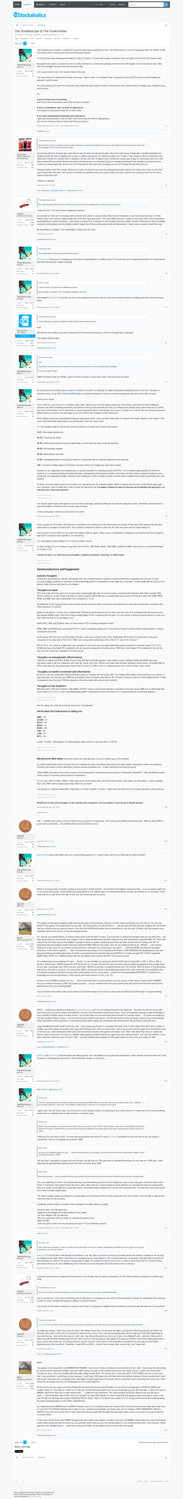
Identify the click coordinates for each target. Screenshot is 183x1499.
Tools (62, 4)
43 (33, 844)
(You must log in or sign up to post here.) (153, 1442)
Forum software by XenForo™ (34, 1492)
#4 (166, 273)
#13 (165, 996)
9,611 (32, 343)
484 (32, 165)
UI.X (22, 1481)
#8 (166, 516)
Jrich (39, 191)
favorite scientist (66, 393)
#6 (166, 343)
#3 (166, 234)
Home (17, 4)
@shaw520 (42, 855)
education (24, 38)
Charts (52, 4)
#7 (166, 382)
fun (32, 38)
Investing (29, 35)
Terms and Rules (157, 1481)
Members (40, 4)
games (39, 38)
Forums (26, 5)
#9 (166, 807)
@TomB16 (53, 297)
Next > (33, 43)
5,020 (32, 222)
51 (33, 73)
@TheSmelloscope (82, 1010)
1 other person (71, 191)
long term (66, 38)
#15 (165, 1081)
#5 (166, 307)
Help (146, 1481)
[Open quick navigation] (165, 25)
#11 (165, 881)
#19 (165, 1349)
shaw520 (20, 836)
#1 (166, 126)
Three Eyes (21, 155)
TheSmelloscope (47, 35)
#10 (165, 841)
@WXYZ (40, 1055)
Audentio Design (35, 1496)
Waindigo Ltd (47, 1494)
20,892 (31, 946)
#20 (165, 1430)
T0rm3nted (45, 191)
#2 (166, 185)
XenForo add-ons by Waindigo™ (25, 1494)
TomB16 (40, 131)
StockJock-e (22, 331)
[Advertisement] (121, 15)
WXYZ (19, 938)
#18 (165, 1311)
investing (48, 38)
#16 (165, 1228)
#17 (165, 1268)
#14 (165, 1042)
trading (75, 38)
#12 (165, 909)
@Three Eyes (42, 259)
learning (57, 38)
